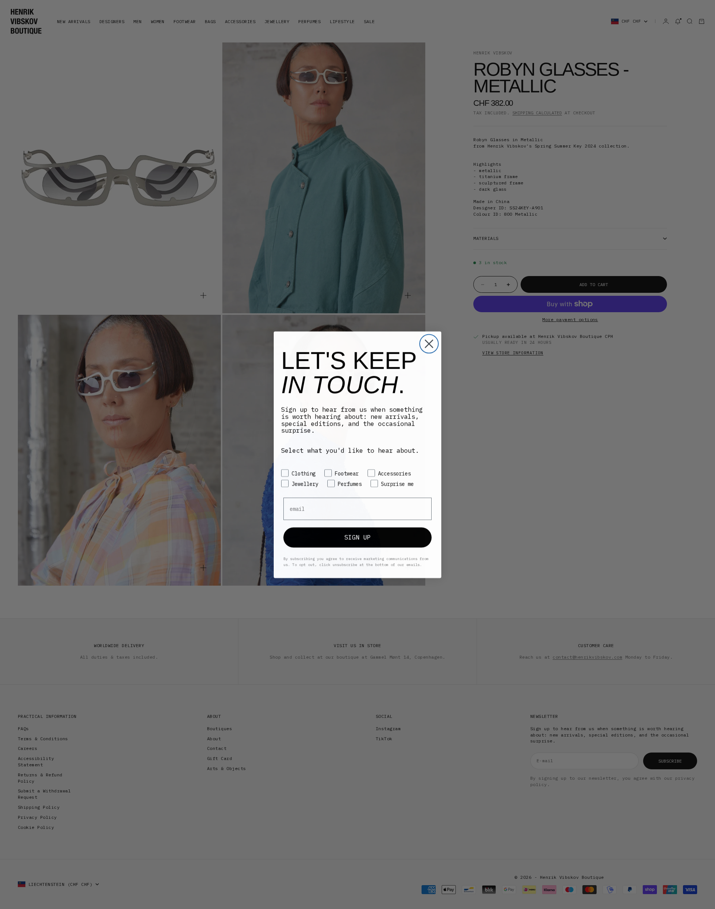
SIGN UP (357, 537)
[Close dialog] (429, 343)
